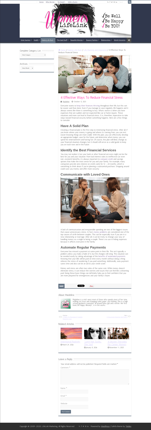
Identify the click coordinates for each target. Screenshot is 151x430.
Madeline (66, 102)
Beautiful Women (77, 40)
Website (64, 403)
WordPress (105, 426)
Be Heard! (61, 2)
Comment (65, 367)
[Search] (129, 2)
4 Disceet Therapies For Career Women (117, 343)
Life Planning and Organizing (95, 50)
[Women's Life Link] (75, 21)
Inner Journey (25, 40)
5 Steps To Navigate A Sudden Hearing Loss (72, 317)
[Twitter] (112, 2)
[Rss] (108, 2)
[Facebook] (110, 2)
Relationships (105, 40)
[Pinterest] (114, 2)
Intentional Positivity (70, 341)
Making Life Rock (47, 40)
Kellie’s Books (72, 2)
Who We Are (50, 2)
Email (64, 396)
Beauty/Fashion (92, 40)
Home (41, 2)
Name (64, 388)
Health (36, 40)
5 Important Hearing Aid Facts (117, 316)
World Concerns (119, 40)
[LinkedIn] (116, 2)
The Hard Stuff (62, 40)
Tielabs (128, 426)
